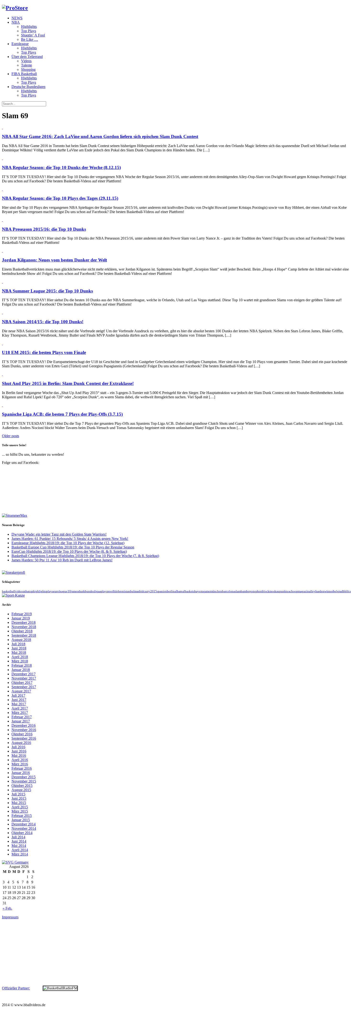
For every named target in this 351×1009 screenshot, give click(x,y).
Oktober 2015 (21, 786)
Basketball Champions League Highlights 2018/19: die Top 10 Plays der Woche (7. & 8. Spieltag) (85, 556)
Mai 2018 (18, 652)
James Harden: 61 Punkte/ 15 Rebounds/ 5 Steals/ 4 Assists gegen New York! (69, 539)
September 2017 (23, 687)
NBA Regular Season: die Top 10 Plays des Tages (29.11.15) (60, 198)
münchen (216, 591)
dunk (81, 591)
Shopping (28, 69)
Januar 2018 (20, 670)
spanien (162, 591)
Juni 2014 (18, 841)
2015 (153, 591)
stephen (257, 591)
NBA (15, 22)
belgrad (338, 591)
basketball (8, 591)
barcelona (228, 591)
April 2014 (19, 850)
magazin (303, 591)
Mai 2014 (18, 846)
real (182, 591)
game (206, 591)
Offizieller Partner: (16, 988)
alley (312, 591)
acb (290, 591)
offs (113, 591)
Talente (26, 65)
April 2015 (19, 807)
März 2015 (19, 811)
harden (319, 591)
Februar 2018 (21, 665)
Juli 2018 (18, 644)
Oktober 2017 (21, 683)
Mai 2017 (18, 704)
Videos (26, 61)
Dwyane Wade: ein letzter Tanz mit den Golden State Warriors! (58, 534)
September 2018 (23, 635)
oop (295, 591)
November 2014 (23, 828)
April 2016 (19, 760)
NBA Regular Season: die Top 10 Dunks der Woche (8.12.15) (61, 167)
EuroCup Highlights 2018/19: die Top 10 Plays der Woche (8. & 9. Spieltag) (69, 551)
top (31, 591)
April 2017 (19, 708)
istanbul (129, 591)
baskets (189, 591)
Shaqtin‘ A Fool (33, 35)
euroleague (60, 591)
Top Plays (28, 31)
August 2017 (21, 691)
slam (238, 591)
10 (69, 591)
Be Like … (29, 39)
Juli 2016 (18, 747)
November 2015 (23, 781)
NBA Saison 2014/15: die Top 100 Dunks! (42, 321)
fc (348, 591)
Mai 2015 (18, 803)
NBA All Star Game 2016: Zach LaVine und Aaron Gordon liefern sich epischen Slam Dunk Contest (100, 136)
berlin (171, 591)
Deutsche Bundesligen (28, 87)
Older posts (10, 436)
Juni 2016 (18, 751)
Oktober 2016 (21, 734)
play (103, 591)
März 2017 (19, 713)
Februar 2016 (21, 768)
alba (177, 591)
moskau (274, 591)
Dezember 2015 (23, 777)
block (265, 591)
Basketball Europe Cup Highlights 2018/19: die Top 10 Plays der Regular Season (72, 547)
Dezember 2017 (23, 674)
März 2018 (19, 661)
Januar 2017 (20, 721)
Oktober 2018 (21, 631)
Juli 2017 (18, 695)
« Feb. (7, 908)
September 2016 (23, 738)
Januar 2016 (20, 773)
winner (328, 591)
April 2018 (19, 657)
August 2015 (21, 790)
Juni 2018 (18, 648)
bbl (345, 591)
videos (19, 591)
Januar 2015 (20, 820)
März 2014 (19, 854)
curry (147, 591)
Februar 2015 (21, 816)
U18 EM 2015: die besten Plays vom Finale (44, 352)
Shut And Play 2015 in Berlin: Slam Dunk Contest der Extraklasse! (68, 383)
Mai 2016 (18, 755)
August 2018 (21, 640)
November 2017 (23, 678)
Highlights (29, 27)
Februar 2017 (21, 717)
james (74, 591)
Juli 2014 (18, 837)
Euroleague (20, 44)
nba (26, 591)
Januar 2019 (20, 618)
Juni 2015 (18, 798)
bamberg (246, 591)
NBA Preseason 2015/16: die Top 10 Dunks (44, 229)
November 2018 (23, 627)
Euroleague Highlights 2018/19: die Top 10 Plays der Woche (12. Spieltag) (67, 543)
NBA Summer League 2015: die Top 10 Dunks (47, 290)
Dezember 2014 (23, 824)
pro (108, 591)
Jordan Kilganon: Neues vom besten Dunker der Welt (54, 259)
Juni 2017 (18, 700)
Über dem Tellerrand (27, 57)
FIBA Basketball (24, 74)
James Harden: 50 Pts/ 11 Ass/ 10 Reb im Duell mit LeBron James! (61, 560)
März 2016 (19, 764)
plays (49, 591)
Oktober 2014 (21, 833)
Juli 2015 (18, 794)
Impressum (10, 917)
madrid (139, 591)
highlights (39, 591)
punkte (283, 591)
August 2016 (21, 743)
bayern (198, 591)
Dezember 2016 (23, 725)
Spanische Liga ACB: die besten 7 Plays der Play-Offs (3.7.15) (62, 414)
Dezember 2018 (23, 622)
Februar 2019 (21, 614)
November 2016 (23, 730)
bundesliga (92, 591)
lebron (120, 591)
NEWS (16, 18)
